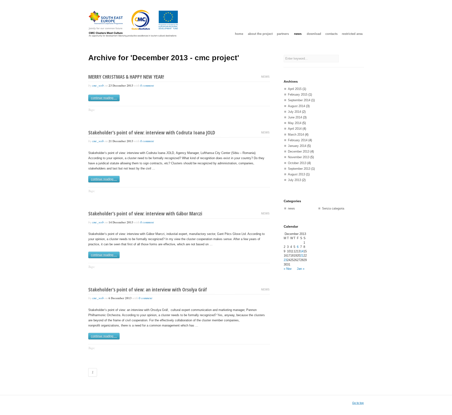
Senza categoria (333, 208)
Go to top (358, 403)
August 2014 (296, 106)
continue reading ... (104, 98)
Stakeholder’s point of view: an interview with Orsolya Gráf (147, 289)
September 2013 (299, 168)
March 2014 (296, 134)
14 (301, 251)
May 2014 (294, 123)
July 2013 (294, 180)
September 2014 (299, 100)
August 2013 (296, 174)
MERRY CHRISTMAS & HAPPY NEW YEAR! (126, 76)
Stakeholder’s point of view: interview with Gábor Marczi (145, 213)
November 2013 (298, 157)
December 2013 (298, 151)
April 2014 (295, 128)
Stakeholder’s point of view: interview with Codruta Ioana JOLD (151, 132)
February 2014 (297, 140)
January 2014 (297, 146)
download (314, 34)
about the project (260, 34)
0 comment (147, 85)
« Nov (288, 268)
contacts (331, 34)
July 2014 (294, 111)
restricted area (352, 34)
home (239, 34)
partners (283, 34)
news (298, 34)
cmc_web (98, 85)
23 (285, 260)
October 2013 (297, 163)
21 (301, 255)
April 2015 (295, 89)
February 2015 (297, 94)
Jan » (300, 268)
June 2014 (295, 117)
